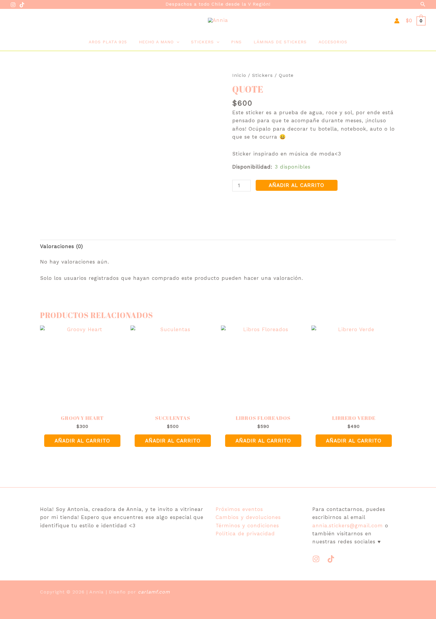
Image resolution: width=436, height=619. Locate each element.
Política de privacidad (245, 534)
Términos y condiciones (247, 525)
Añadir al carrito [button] (82, 441)
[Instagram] (13, 4)
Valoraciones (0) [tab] (61, 246)
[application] (176, 41)
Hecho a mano (156, 41)
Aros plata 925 (108, 41)
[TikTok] (22, 4)
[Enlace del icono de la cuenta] (397, 20)
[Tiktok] (331, 559)
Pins (236, 41)
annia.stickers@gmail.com (347, 525)
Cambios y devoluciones (248, 517)
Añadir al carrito (296, 185)
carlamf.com (154, 592)
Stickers (202, 41)
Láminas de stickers (280, 41)
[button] (423, 4)
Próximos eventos (239, 509)
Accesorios (333, 41)
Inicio (239, 75)
